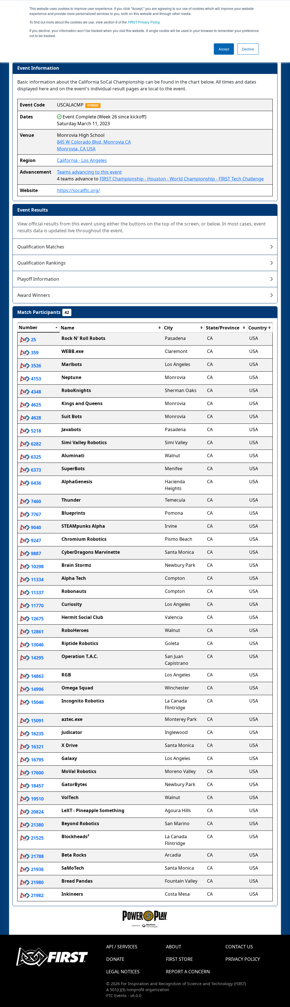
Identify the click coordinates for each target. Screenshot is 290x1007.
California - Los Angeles (82, 160)
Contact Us (239, 947)
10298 (37, 566)
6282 (35, 444)
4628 (35, 418)
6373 (35, 470)
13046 (37, 645)
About (173, 947)
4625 (35, 405)
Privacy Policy (143, 22)
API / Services (121, 947)
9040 (35, 527)
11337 (37, 592)
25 (33, 340)
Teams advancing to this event (89, 172)
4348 (35, 392)
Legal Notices (123, 971)
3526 (35, 366)
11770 (37, 606)
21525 (37, 838)
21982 (37, 895)
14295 (37, 658)
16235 (37, 734)
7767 (35, 514)
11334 (37, 579)
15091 (37, 721)
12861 (37, 632)
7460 (35, 501)
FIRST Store (179, 959)
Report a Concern (188, 971)
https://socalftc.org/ (78, 190)
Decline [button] (248, 48)
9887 (35, 553)
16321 (37, 747)
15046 (37, 702)
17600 (37, 773)
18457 (37, 786)
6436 (35, 483)
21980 (37, 882)
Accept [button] (224, 48)
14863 (37, 676)
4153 (35, 379)
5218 (35, 431)
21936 (37, 869)
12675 (37, 619)
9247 (35, 540)
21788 (37, 856)
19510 (37, 799)
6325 (35, 457)
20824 (37, 812)
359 (34, 353)
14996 (37, 689)
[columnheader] (38, 328)
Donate (115, 959)
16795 (37, 760)
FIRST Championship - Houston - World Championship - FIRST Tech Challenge (182, 179)
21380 (37, 825)
